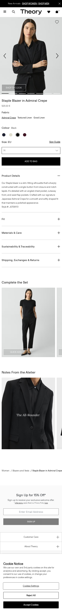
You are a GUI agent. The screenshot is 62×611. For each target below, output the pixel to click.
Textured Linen (25, 117)
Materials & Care (12, 232)
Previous (4, 56)
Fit (3, 219)
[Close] (60, 4)
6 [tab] (48, 93)
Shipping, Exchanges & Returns (20, 260)
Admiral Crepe (9, 117)
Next (57, 56)
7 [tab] (56, 93)
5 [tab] (39, 93)
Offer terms (19, 503)
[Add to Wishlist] (57, 22)
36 (4, 150)
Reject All (31, 595)
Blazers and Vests (21, 470)
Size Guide (54, 142)
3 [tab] (22, 93)
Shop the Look (14, 88)
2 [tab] (13, 93)
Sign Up (31, 522)
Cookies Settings (31, 586)
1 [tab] (5, 93)
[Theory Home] (31, 12)
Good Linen (39, 117)
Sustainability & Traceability (18, 246)
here (46, 503)
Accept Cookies (31, 605)
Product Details (11, 175)
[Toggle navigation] (4, 11)
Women (5, 470)
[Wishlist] (49, 11)
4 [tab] (30, 93)
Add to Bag (31, 161)
